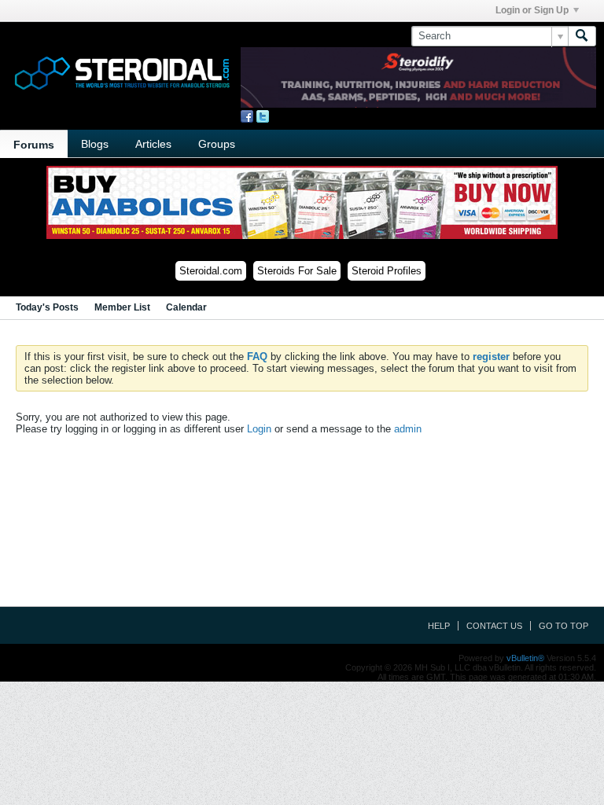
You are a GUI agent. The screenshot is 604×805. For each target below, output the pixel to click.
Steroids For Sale (297, 271)
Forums (33, 144)
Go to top (563, 625)
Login (259, 429)
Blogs (95, 144)
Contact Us (494, 625)
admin (408, 429)
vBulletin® (525, 658)
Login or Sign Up (532, 10)
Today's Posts (47, 307)
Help (439, 625)
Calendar (186, 307)
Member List (122, 307)
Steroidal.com (210, 271)
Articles (153, 144)
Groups (216, 144)
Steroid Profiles (387, 271)
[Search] (582, 36)
